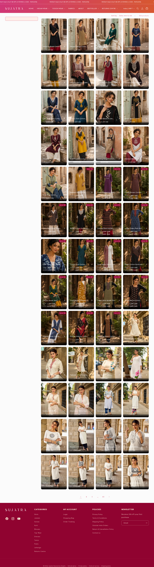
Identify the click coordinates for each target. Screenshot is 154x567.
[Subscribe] (146, 522)
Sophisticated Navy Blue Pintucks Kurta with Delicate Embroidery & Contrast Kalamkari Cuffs (134, 47)
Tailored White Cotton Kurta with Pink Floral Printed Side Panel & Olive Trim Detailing (78, 375)
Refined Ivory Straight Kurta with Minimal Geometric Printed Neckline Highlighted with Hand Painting (51, 483)
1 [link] (80, 497)
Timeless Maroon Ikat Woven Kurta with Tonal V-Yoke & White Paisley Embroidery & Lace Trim (52, 159)
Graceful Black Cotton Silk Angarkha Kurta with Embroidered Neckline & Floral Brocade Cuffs (52, 47)
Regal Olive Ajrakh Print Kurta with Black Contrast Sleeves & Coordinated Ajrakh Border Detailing (106, 300)
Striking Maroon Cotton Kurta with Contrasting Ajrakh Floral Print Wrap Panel (79, 336)
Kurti (36, 525)
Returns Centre (40, 551)
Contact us (96, 533)
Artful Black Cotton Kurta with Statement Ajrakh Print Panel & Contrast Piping (133, 300)
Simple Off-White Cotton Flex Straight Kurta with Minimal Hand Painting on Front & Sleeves (134, 447)
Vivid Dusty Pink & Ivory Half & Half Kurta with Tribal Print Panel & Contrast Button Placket (106, 264)
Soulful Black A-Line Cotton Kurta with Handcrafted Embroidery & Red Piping (105, 119)
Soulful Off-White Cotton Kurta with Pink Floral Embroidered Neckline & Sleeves (51, 411)
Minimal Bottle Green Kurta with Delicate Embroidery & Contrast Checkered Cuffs (106, 47)
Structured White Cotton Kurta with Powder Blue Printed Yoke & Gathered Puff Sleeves (106, 411)
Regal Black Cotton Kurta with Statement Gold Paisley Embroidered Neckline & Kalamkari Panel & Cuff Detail (134, 119)
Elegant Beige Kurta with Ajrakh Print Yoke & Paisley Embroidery (79, 47)
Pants (36, 544)
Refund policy (72, 566)
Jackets (37, 518)
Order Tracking (69, 522)
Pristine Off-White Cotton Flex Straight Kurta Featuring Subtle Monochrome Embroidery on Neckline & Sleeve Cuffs (79, 447)
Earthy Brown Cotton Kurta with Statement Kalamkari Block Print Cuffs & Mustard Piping (134, 192)
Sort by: (114, 16)
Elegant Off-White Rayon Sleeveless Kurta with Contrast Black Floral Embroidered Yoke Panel (79, 483)
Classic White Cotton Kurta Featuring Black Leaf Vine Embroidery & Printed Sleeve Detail (106, 483)
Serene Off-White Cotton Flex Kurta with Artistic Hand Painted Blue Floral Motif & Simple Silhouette (106, 375)
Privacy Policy (97, 514)
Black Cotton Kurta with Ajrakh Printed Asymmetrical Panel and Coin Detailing (134, 264)
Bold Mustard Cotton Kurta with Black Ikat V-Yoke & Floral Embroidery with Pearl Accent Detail (79, 159)
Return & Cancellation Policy (103, 529)
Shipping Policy (98, 522)
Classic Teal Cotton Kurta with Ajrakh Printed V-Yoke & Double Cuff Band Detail (79, 264)
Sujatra (51, 566)
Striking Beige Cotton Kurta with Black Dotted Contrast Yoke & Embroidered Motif (106, 159)
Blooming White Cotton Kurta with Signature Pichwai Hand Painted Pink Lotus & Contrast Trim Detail (134, 375)
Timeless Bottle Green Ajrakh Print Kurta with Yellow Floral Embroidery (52, 83)
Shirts (36, 514)
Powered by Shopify (60, 566)
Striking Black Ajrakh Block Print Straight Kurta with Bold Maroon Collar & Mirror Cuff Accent (106, 228)
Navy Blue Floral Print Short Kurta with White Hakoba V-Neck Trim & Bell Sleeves (51, 228)
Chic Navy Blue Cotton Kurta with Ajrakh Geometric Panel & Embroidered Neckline (52, 119)
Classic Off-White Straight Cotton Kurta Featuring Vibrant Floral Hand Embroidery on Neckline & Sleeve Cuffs (134, 339)
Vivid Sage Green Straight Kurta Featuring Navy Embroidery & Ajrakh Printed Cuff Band (52, 195)
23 (103, 497)
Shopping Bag (68, 518)
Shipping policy (106, 566)
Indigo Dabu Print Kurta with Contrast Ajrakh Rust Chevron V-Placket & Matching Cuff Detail (134, 228)
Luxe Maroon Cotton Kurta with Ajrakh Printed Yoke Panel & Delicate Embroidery (105, 83)
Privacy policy (82, 566)
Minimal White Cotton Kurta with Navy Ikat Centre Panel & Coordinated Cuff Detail (51, 336)
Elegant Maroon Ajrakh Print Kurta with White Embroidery (79, 83)
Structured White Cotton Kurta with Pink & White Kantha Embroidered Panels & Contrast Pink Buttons (79, 411)
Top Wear (37, 533)
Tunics (36, 540)
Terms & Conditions (99, 518)
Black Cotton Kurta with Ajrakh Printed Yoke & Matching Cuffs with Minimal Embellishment (79, 228)
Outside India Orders (100, 525)
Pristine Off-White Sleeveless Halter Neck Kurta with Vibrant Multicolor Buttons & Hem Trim (134, 411)
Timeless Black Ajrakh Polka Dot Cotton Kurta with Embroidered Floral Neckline (134, 83)
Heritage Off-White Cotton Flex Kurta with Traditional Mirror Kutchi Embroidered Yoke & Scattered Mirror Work (52, 375)
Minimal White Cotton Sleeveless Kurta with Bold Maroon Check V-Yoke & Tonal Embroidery (133, 159)
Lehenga (37, 548)
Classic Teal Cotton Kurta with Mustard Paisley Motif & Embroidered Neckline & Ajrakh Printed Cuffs (79, 119)
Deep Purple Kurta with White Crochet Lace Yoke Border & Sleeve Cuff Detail (106, 192)
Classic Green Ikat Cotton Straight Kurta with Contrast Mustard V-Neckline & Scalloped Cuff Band (52, 300)
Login (65, 514)
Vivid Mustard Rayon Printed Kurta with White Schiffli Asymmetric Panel (79, 300)
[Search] (137, 8)
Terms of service (94, 566)
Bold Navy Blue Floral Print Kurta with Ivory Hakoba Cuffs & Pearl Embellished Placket (51, 264)
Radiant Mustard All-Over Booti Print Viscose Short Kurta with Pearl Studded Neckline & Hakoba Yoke (79, 192)
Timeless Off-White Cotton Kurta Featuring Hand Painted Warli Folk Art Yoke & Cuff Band (134, 483)
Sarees (36, 522)
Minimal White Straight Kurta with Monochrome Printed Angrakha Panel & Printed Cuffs (106, 447)
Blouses (37, 529)
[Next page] (109, 496)
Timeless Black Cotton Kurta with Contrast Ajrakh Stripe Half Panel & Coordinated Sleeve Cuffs (106, 336)
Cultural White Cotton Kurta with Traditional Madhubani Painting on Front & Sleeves (51, 447)
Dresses (37, 536)
